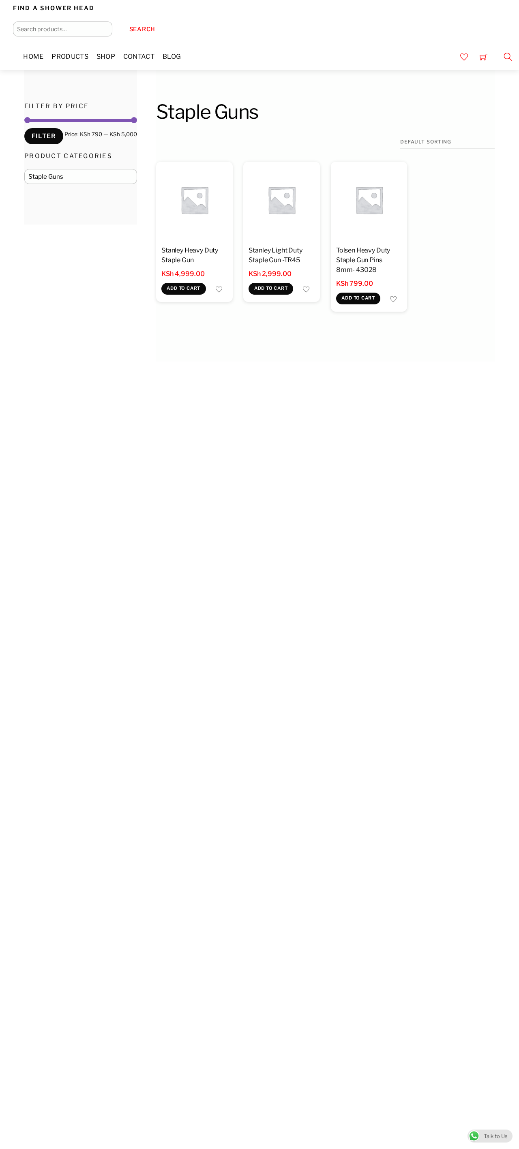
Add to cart (183, 288)
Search (142, 29)
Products (69, 56)
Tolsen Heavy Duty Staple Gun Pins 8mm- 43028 (363, 260)
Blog (172, 56)
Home (33, 56)
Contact (138, 56)
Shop (106, 56)
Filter (44, 136)
